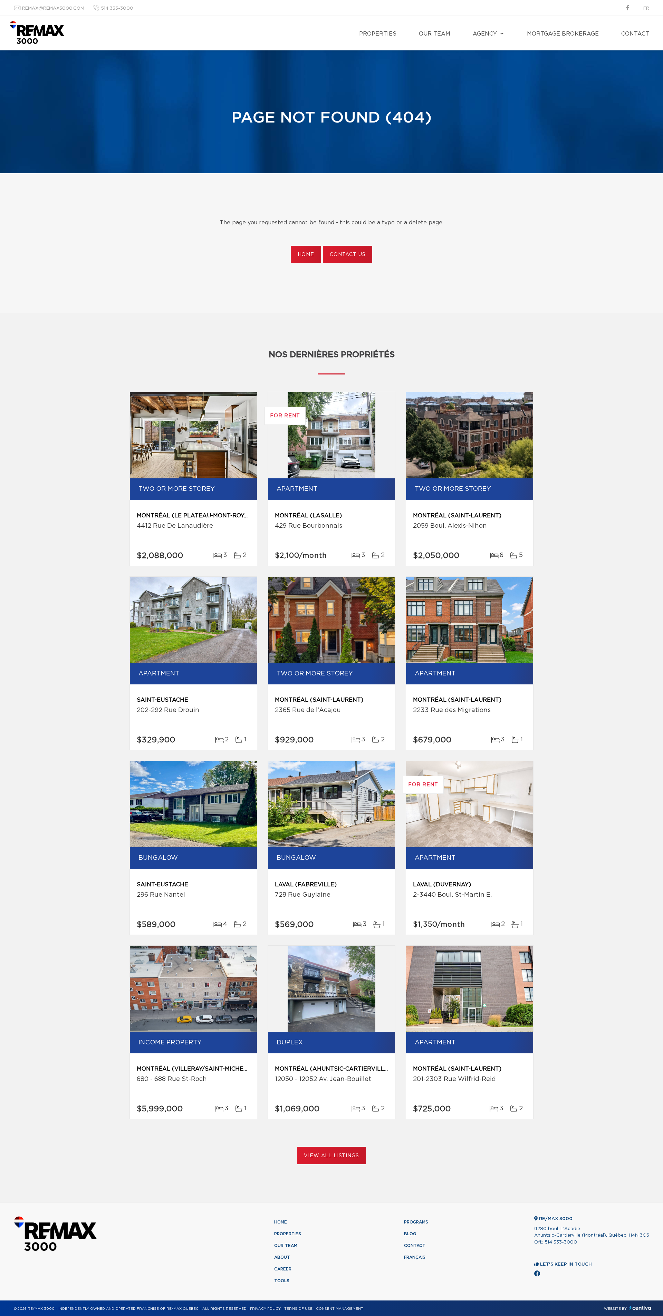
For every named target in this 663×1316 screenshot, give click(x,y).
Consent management (339, 1308)
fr (646, 8)
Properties (377, 34)
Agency (485, 34)
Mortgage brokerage (563, 34)
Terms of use (298, 1308)
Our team (434, 34)
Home (306, 254)
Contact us (347, 254)
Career (282, 1269)
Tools (281, 1281)
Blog (410, 1234)
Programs (416, 1222)
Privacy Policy (265, 1308)
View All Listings (331, 1155)
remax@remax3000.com (53, 8)
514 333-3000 (117, 8)
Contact (635, 34)
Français (414, 1257)
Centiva (640, 1308)
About (282, 1257)
